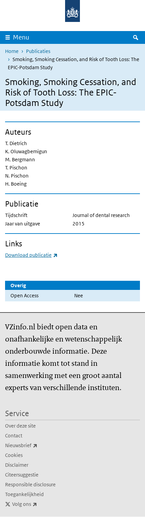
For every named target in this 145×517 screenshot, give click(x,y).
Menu (21, 37)
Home (12, 51)
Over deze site (20, 426)
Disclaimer (16, 465)
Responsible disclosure (30, 484)
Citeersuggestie (21, 474)
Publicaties (38, 51)
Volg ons (39, 503)
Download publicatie (31, 255)
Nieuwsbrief (36, 445)
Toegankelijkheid (24, 494)
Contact (13, 435)
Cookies (14, 455)
